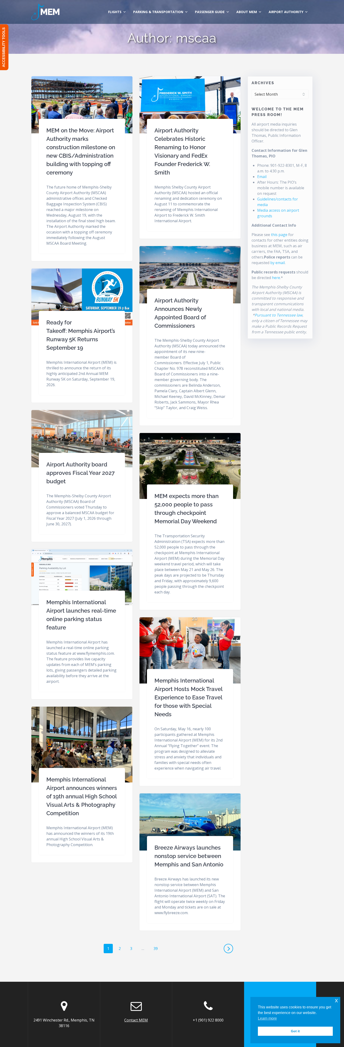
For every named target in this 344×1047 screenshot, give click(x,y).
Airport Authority (286, 12)
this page (279, 234)
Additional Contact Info (274, 225)
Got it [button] (295, 1031)
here (276, 277)
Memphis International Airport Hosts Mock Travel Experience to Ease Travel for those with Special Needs (188, 697)
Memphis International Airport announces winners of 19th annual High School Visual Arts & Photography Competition (81, 796)
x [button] (336, 1000)
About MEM (246, 12)
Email (262, 176)
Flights (114, 12)
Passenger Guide (210, 12)
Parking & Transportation (158, 12)
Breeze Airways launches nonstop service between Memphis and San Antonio (188, 856)
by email (277, 262)
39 (157, 948)
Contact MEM (136, 1020)
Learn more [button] (267, 1018)
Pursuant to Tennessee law (278, 315)
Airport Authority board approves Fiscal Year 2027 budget (80, 473)
